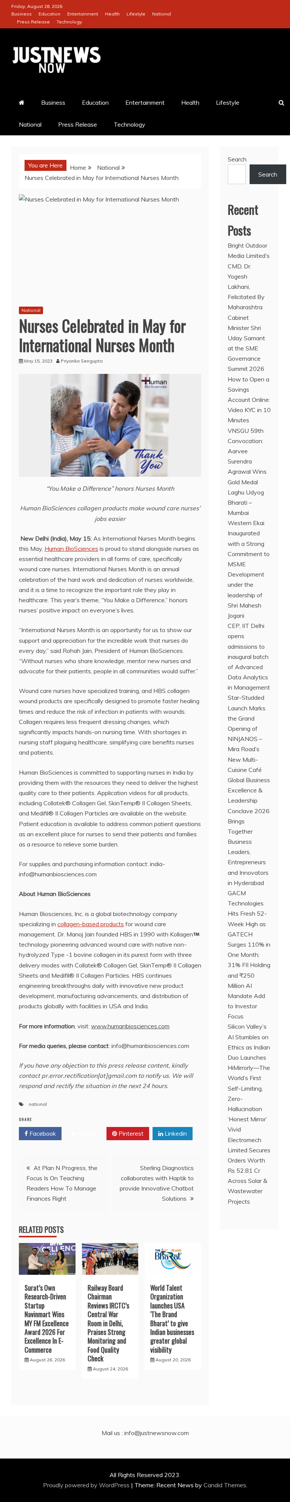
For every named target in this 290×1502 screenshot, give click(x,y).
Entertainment (82, 14)
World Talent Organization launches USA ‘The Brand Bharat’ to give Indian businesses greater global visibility (172, 1319)
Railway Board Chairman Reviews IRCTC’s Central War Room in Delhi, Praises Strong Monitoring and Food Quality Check (108, 1323)
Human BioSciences (71, 548)
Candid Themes (225, 1485)
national (38, 1104)
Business (21, 14)
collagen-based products (90, 924)
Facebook (42, 1133)
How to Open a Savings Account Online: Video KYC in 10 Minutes (249, 399)
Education (49, 14)
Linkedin (175, 1133)
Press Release (33, 22)
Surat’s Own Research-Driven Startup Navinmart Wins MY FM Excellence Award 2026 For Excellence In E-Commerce (47, 1319)
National (161, 14)
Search (237, 159)
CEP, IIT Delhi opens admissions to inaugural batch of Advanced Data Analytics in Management (249, 656)
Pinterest (130, 1133)
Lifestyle (135, 14)
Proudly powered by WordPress (87, 1485)
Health (112, 14)
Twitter (86, 1133)
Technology (69, 22)
